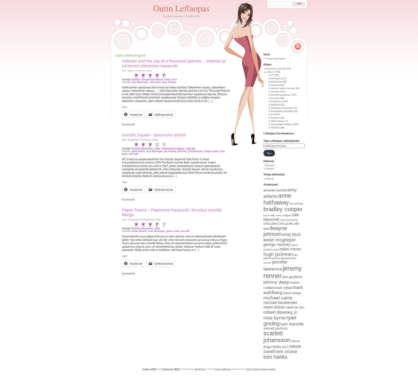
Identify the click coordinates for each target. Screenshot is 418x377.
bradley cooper (283, 209)
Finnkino (270, 165)
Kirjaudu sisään (268, 369)
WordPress (199, 369)
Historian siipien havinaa (283, 88)
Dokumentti (276, 82)
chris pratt (285, 223)
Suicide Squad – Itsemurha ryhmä (153, 135)
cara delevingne (140, 82)
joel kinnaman (195, 151)
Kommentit (128, 124)
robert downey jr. (280, 312)
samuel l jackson (275, 328)
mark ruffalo (283, 288)
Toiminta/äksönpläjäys (172, 148)
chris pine (270, 223)
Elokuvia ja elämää (275, 68)
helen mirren (290, 249)
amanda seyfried (275, 190)
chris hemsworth (289, 220)
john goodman (292, 277)
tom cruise (286, 351)
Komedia (275, 98)
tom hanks (275, 357)
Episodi (270, 178)
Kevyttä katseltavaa (152, 79)
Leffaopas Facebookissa (278, 133)
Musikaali (275, 104)
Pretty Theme (253, 369)
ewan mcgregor (279, 239)
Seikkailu (275, 118)
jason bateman (282, 258)
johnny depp (276, 281)
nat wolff (184, 231)
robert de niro (294, 307)
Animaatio (276, 78)
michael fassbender (280, 302)
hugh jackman (278, 254)
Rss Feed (298, 46)
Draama (274, 85)
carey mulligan (283, 215)
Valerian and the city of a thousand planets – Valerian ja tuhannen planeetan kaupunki (174, 63)
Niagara (270, 168)
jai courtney (170, 151)
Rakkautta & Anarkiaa (281, 108)
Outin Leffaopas (181, 8)
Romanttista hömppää (282, 111)
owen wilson (274, 307)
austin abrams (139, 231)
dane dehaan (169, 82)
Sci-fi (174, 79)
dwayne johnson (275, 231)
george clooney (276, 244)
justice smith (172, 231)
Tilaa (269, 153)
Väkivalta (190, 148)
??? (273, 75)
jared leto (182, 151)
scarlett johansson (276, 336)
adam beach (138, 151)
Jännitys (136, 79)
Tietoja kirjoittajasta (275, 58)
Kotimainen (276, 101)
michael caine (277, 297)
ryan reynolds (292, 324)
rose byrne (274, 317)
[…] (211, 101)
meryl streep (292, 293)
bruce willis (269, 215)
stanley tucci (280, 346)
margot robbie (211, 151)
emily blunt (291, 234)
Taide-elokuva (278, 121)
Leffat (167, 79)
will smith (133, 154)
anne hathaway (277, 199)
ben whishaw (296, 203)
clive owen (155, 82)
